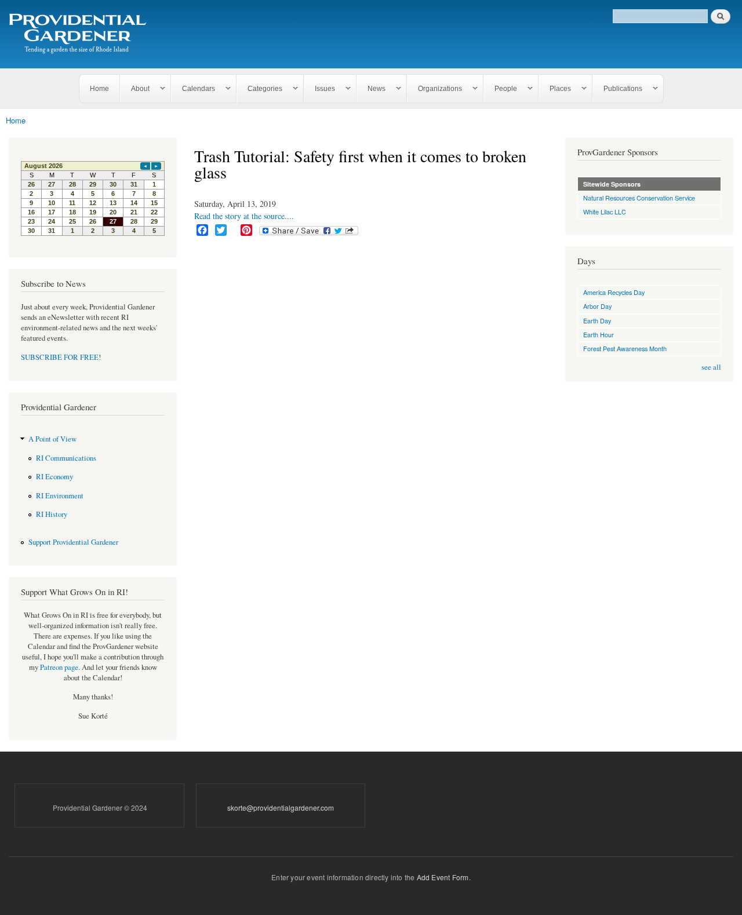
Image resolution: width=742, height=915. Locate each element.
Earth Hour (598, 334)
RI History (51, 514)
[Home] (79, 34)
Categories (259, 89)
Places (555, 89)
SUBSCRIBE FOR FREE (60, 357)
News (371, 89)
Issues (319, 89)
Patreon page (59, 667)
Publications (617, 89)
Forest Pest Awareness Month (625, 348)
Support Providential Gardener (73, 542)
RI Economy (54, 477)
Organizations (435, 89)
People (500, 89)
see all (711, 367)
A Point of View (52, 439)
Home (99, 89)
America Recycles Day (614, 292)
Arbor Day (597, 306)
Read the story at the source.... (244, 215)
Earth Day (597, 320)
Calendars (193, 89)
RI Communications (66, 458)
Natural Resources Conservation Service (639, 197)
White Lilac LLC (604, 211)
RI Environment (59, 496)
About (135, 89)
